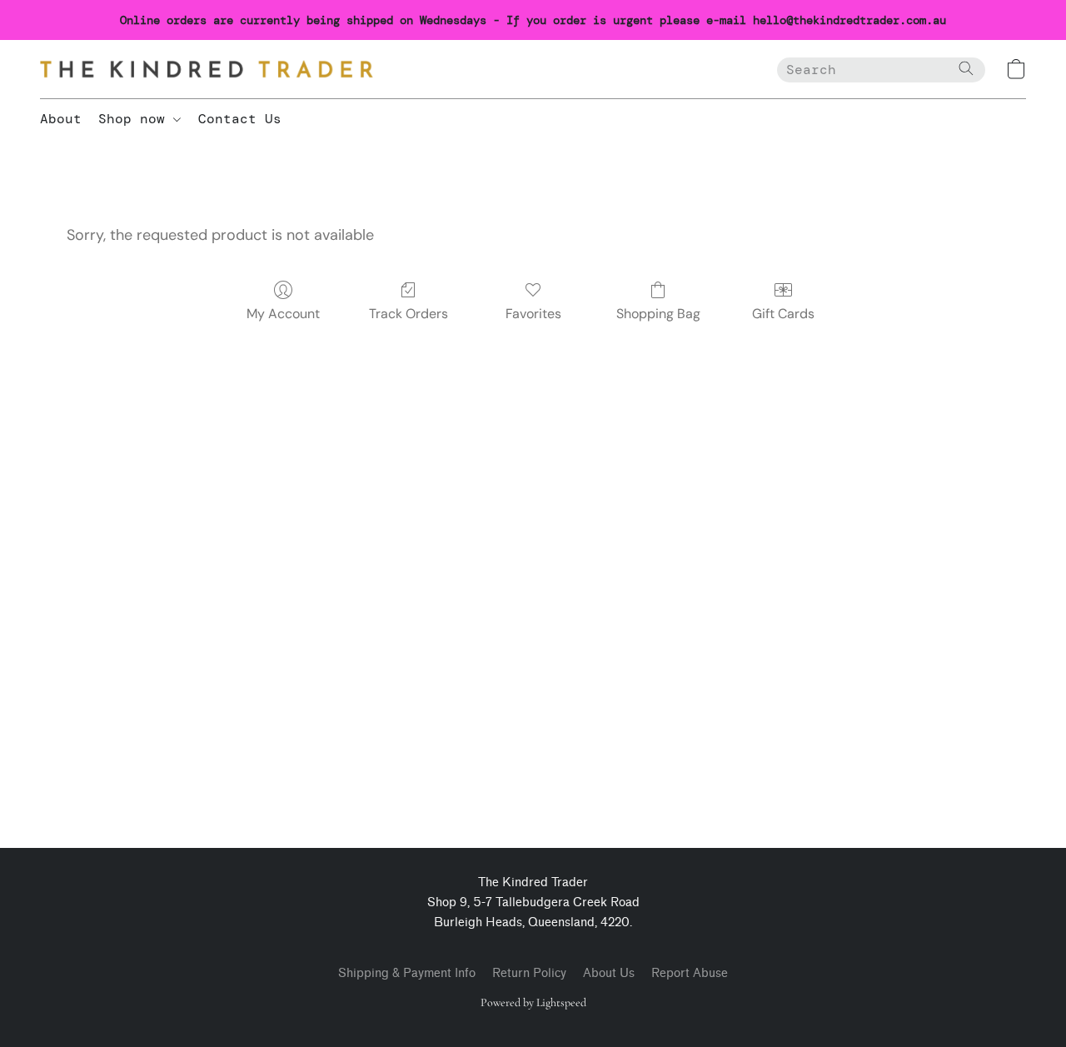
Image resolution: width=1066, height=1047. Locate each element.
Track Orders (408, 313)
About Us (609, 973)
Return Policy (529, 973)
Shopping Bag (658, 313)
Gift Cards (783, 313)
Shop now (135, 118)
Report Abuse (689, 973)
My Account (283, 313)
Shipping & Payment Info (407, 973)
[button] (206, 69)
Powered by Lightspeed (533, 1002)
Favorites (533, 313)
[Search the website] (966, 68)
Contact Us (239, 118)
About (61, 118)
